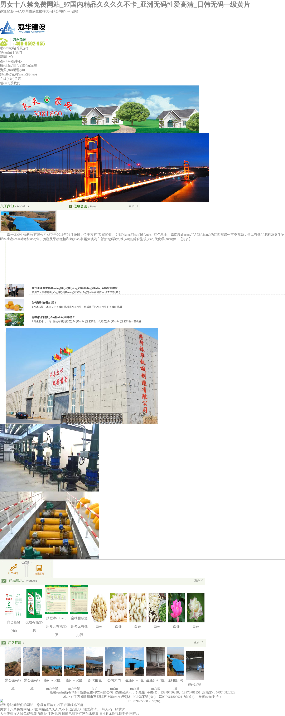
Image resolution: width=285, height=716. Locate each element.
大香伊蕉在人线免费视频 (18, 713)
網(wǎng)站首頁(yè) (14, 48)
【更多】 (185, 239)
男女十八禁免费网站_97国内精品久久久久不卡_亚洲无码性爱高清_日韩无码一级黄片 (125, 4)
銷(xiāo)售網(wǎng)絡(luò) (18, 74)
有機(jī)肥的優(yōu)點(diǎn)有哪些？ (53, 317)
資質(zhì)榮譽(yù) (12, 70)
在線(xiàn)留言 (10, 78)
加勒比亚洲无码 (49, 713)
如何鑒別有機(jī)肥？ (44, 302)
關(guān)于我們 (11, 52)
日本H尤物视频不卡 (114, 713)
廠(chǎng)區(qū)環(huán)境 (18, 65)
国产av (134, 713)
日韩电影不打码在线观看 (80, 713)
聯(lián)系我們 (10, 83)
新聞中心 (6, 57)
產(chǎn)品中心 (11, 61)
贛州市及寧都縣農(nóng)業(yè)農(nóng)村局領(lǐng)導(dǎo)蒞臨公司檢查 (75, 288)
